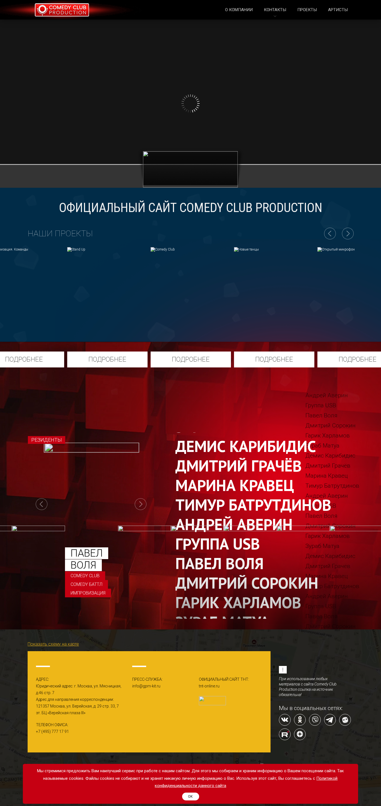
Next (140, 504)
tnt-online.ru (209, 686)
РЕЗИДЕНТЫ (46, 440)
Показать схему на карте (53, 644)
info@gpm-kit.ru (146, 686)
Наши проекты (60, 233)
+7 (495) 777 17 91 (52, 731)
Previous (41, 504)
